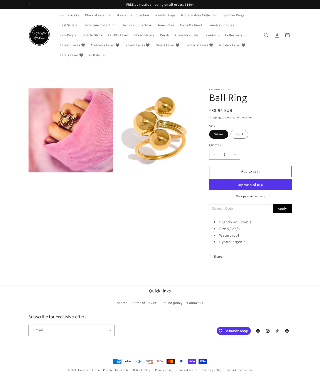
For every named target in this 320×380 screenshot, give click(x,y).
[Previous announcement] (29, 4)
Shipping (215, 117)
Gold (239, 134)
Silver (219, 134)
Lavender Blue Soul (90, 370)
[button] (211, 35)
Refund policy (172, 302)
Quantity (215, 145)
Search (122, 302)
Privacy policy (164, 370)
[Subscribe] (109, 330)
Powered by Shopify (115, 370)
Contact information (239, 370)
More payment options (250, 196)
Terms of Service (144, 302)
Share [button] (218, 256)
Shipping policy (212, 370)
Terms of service (187, 370)
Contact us (195, 302)
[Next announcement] (290, 4)
